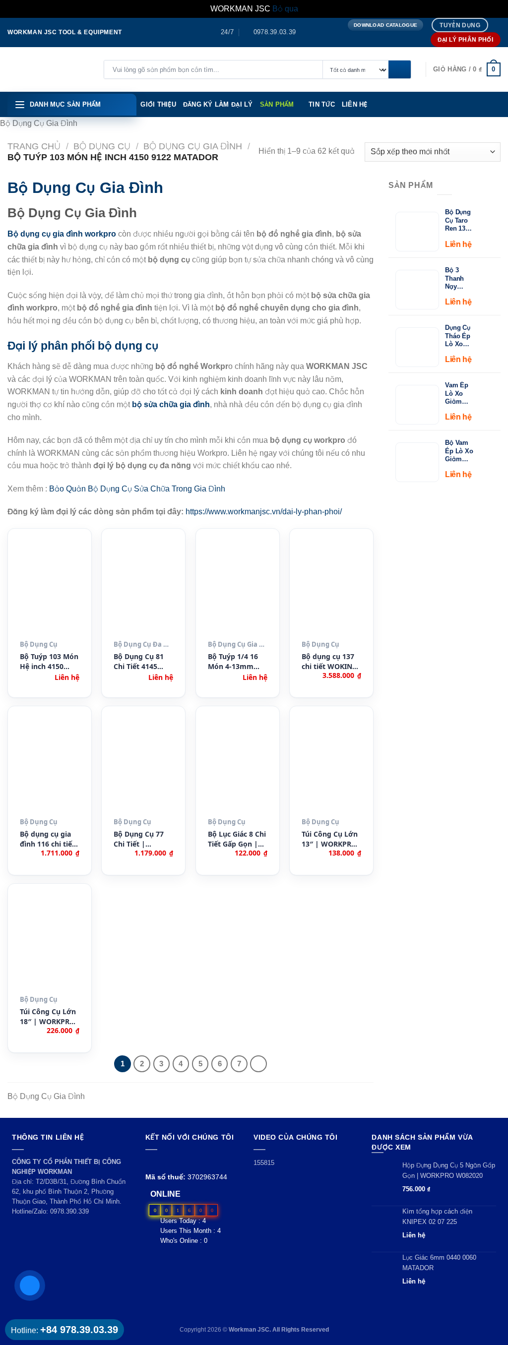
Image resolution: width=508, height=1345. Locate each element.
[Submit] (399, 70)
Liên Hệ (355, 104)
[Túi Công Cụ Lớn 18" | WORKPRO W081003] (49, 943)
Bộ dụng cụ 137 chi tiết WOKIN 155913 (328, 662)
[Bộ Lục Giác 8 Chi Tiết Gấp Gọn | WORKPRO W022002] (237, 765)
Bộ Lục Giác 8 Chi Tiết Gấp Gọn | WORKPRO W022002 (237, 839)
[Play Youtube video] (303, 1186)
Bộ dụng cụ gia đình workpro (61, 234)
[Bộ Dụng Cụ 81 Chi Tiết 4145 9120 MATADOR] (143, 588)
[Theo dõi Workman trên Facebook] (151, 1161)
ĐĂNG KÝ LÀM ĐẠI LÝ (218, 104)
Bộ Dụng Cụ (101, 146)
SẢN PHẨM (277, 104)
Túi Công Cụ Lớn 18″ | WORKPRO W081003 (48, 1017)
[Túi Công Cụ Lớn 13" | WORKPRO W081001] (331, 765)
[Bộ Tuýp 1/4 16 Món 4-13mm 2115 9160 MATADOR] (237, 588)
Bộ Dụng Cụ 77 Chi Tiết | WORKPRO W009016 (139, 839)
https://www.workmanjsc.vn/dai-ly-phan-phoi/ (264, 511)
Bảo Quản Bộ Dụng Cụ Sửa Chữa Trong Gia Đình (137, 489)
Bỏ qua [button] (285, 8)
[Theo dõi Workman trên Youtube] (163, 1161)
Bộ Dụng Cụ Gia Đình (192, 146)
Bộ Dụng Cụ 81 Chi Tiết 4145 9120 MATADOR (140, 662)
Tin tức (322, 104)
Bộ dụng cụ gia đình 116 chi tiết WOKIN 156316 (47, 839)
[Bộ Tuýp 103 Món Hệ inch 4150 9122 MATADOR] (49, 588)
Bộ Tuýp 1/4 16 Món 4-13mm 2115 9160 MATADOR (233, 662)
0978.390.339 (69, 1211)
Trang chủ (34, 146)
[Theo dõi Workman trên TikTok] (174, 1161)
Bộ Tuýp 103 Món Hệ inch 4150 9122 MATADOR (49, 662)
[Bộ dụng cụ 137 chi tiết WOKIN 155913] (331, 588)
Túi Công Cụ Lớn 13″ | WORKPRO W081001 (330, 839)
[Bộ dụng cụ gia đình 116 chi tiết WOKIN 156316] (49, 765)
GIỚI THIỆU (158, 104)
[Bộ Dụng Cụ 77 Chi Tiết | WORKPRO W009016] (143, 765)
